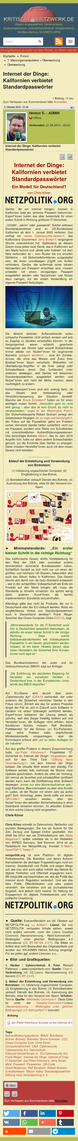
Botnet (9, 1039)
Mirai (42, 436)
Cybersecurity (48, 1046)
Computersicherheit (17, 1046)
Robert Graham (57, 1068)
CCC (59, 618)
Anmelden (60, 102)
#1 (72, 108)
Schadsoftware (14, 1071)
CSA (37, 696)
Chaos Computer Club (19, 1042)
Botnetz (20, 1039)
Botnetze (32, 1039)
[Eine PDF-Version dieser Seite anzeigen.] (70, 156)
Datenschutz (37, 1050)
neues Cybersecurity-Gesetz (44, 236)
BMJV (44, 1035)
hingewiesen (59, 756)
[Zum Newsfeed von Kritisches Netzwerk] (59, 41)
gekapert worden (31, 355)
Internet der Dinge (35, 1057)
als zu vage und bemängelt (53, 418)
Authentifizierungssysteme (22, 1035)
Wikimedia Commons (41, 999)
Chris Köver (42, 1042)
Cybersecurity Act (16, 1050)
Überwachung (16, 64)
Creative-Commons (50, 1003)
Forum (24, 56)
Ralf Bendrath (37, 1068)
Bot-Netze (56, 1035)
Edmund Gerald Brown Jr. (21, 1053)
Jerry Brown (47, 239)
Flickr (67, 969)
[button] (11, 1113)
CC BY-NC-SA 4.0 (37, 942)
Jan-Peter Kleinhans (30, 752)
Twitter (28, 849)
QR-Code (12, 799)
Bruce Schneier (34, 400)
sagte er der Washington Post (50, 410)
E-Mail (66, 846)
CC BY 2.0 (25, 976)
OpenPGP (13, 849)
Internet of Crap (58, 1057)
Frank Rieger (13, 1057)
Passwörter (34, 1064)
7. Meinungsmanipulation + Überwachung (33, 60)
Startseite (9, 56)
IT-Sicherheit (13, 1060)
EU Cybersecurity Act (53, 1053)
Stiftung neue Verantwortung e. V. (26, 1075)
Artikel (42, 925)
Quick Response (15, 1068)
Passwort (19, 1064)
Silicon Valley (34, 1071)
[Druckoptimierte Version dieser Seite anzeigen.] (62, 156)
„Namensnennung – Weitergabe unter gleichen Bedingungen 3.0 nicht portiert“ (39, 1008)
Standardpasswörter (57, 1071)
